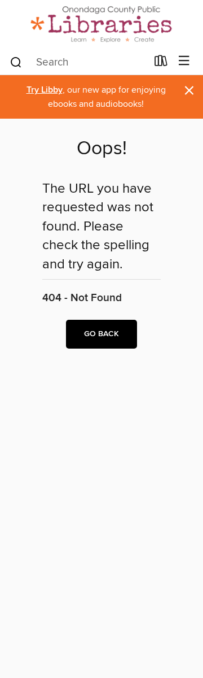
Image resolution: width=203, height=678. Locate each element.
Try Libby (45, 90)
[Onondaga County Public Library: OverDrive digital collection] (101, 24)
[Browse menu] (184, 61)
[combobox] (78, 62)
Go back (101, 334)
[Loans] (161, 63)
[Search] (16, 62)
